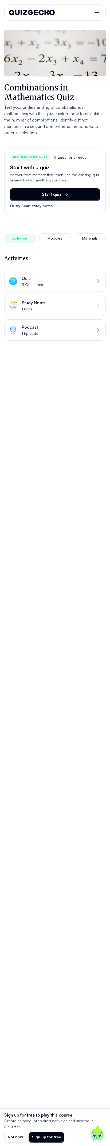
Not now (15, 1137)
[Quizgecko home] (32, 12)
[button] (55, 281)
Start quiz (51, 194)
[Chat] (97, 1133)
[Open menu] (97, 12)
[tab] (20, 238)
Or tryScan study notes (31, 205)
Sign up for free (46, 1137)
